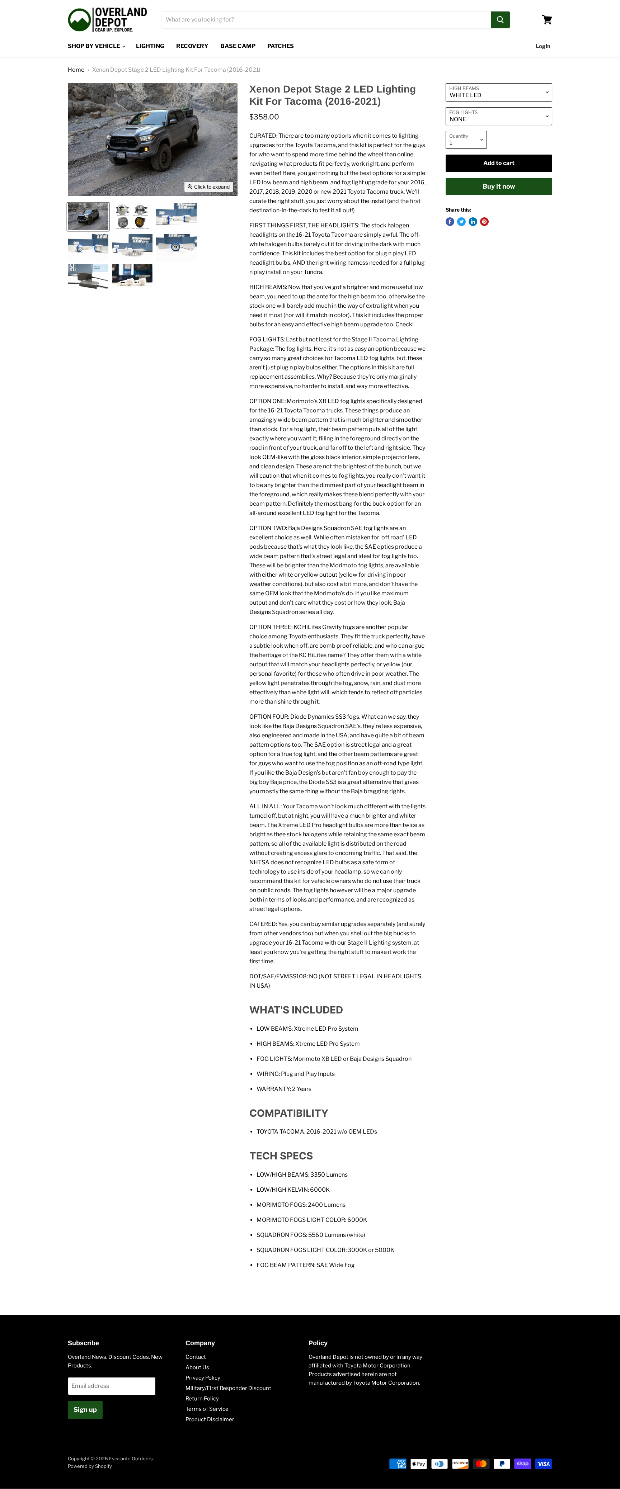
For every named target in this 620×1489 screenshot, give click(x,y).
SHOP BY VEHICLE (94, 46)
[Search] (500, 19)
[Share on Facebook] (450, 221)
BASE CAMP (237, 46)
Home (76, 70)
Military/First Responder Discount (228, 1388)
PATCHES (280, 46)
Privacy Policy (202, 1378)
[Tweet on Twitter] (461, 221)
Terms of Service (207, 1409)
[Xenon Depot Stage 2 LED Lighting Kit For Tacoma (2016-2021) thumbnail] (88, 217)
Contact (195, 1357)
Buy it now (499, 186)
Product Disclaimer (209, 1419)
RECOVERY (192, 46)
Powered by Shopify (90, 1466)
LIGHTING (150, 46)
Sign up (85, 1409)
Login (543, 46)
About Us (197, 1367)
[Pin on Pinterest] (484, 221)
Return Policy (202, 1398)
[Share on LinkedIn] (473, 221)
